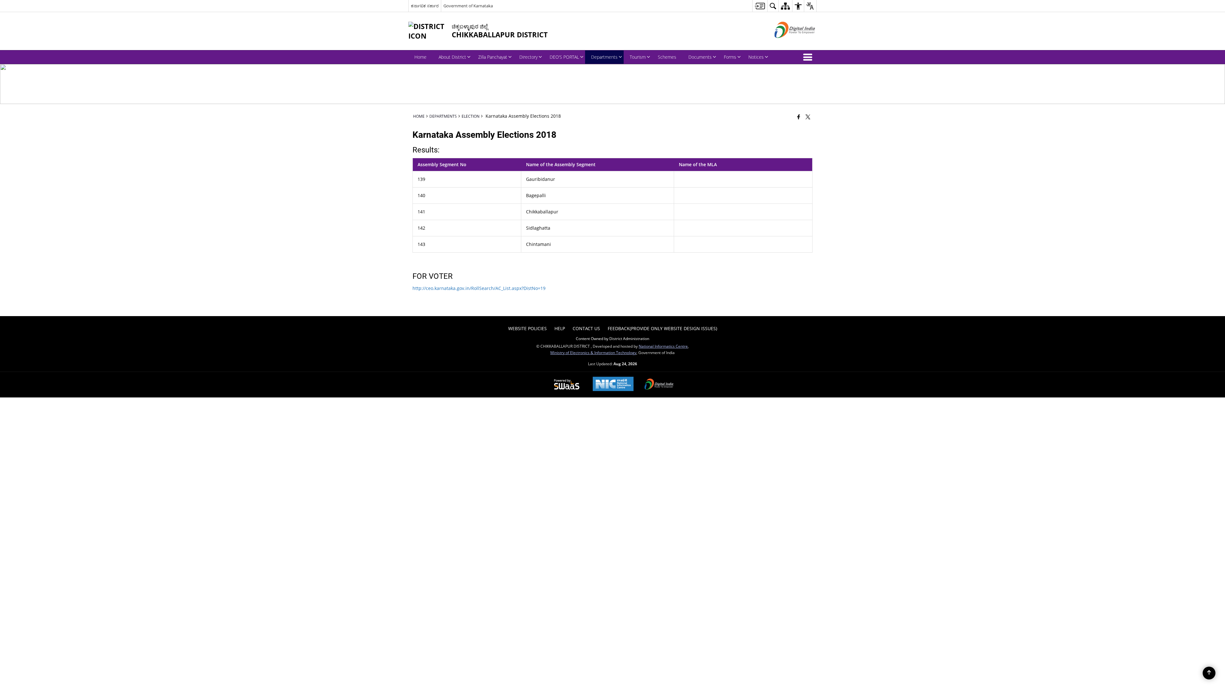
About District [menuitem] (452, 57)
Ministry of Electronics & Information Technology (593, 352)
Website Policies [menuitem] (527, 328)
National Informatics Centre (663, 346)
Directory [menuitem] (528, 57)
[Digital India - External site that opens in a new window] (787, 43)
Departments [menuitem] (604, 57)
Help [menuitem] (559, 328)
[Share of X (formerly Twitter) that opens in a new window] (808, 116)
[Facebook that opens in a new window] (799, 116)
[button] (809, 57)
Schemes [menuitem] (667, 57)
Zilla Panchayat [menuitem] (492, 57)
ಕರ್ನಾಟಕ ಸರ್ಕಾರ (425, 6)
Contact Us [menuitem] (586, 328)
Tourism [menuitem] (638, 57)
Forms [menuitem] (730, 57)
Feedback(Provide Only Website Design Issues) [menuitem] (662, 328)
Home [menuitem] (420, 57)
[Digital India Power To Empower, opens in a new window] (659, 384)
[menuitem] (759, 6)
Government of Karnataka (468, 6)
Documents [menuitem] (700, 57)
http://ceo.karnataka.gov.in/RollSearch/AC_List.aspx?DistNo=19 (479, 288)
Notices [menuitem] (756, 57)
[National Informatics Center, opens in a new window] (613, 384)
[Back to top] (1209, 673)
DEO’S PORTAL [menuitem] (564, 57)
